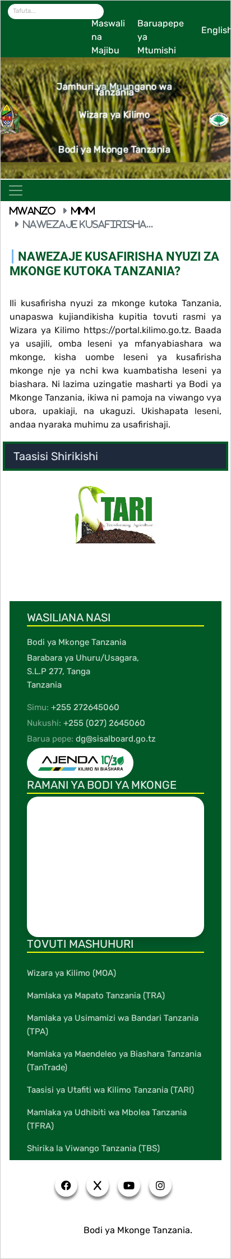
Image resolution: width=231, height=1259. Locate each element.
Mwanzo (33, 210)
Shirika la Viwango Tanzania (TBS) (93, 1148)
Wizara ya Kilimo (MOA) (71, 973)
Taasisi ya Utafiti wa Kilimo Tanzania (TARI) (110, 1090)
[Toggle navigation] (16, 190)
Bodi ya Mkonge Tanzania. (138, 1230)
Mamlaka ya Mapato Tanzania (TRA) (96, 995)
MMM (83, 210)
